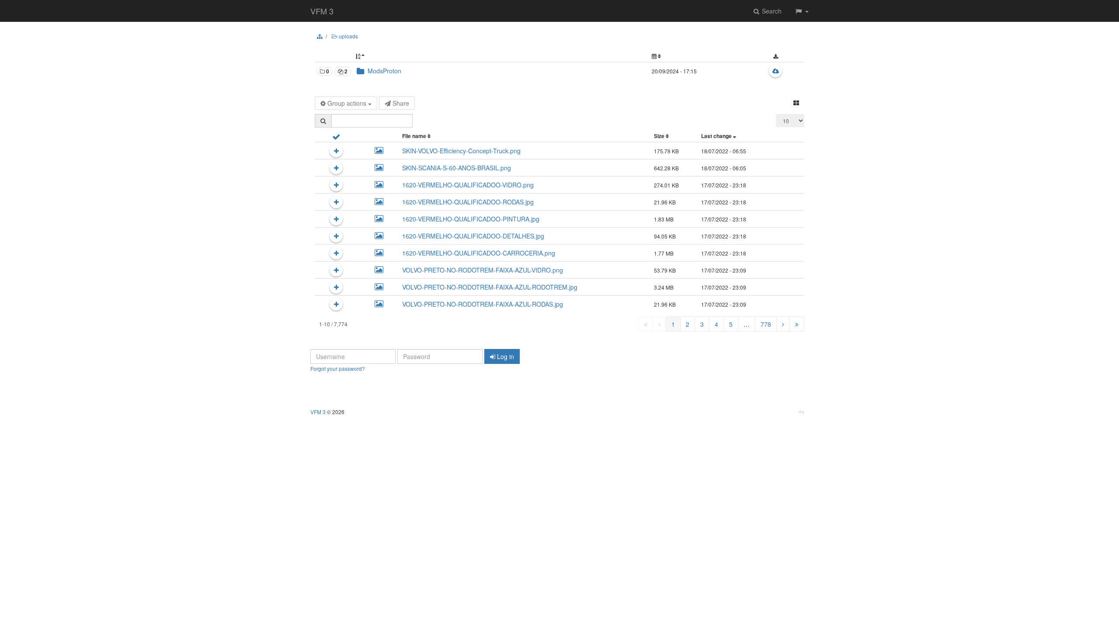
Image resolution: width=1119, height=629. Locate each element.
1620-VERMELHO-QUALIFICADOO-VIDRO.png (468, 184)
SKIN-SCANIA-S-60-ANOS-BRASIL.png (456, 167)
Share (400, 103)
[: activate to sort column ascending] (698, 56)
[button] (801, 11)
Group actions (347, 103)
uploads (347, 36)
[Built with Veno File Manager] (804, 412)
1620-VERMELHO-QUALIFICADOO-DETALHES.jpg (473, 236)
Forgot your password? (337, 368)
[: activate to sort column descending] (502, 56)
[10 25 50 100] (790, 120)
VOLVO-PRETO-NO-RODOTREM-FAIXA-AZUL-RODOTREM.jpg (489, 287)
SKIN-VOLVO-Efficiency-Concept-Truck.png (461, 150)
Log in (504, 356)
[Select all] (336, 135)
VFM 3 (322, 11)
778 (766, 324)
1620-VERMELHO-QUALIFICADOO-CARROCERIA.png (478, 253)
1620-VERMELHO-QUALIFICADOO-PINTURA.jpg (470, 218)
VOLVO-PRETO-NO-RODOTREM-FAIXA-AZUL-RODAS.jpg (482, 304)
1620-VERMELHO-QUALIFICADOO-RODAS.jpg (468, 201)
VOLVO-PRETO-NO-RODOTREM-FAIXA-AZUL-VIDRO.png (482, 270)
